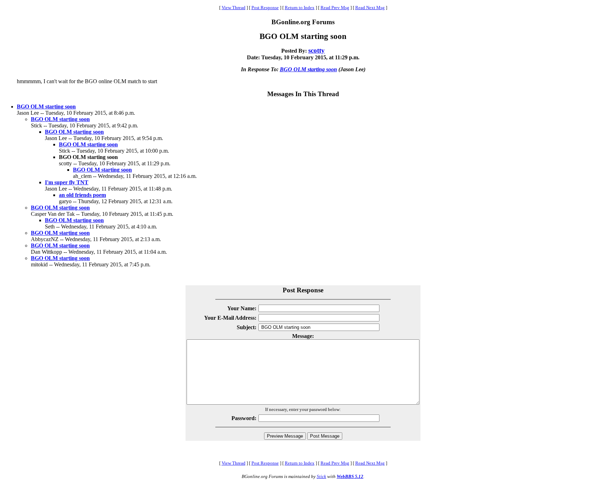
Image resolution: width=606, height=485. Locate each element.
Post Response (265, 7)
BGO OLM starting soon (308, 69)
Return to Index (300, 7)
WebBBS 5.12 (350, 476)
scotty (316, 50)
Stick (321, 476)
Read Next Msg (370, 7)
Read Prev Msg (335, 7)
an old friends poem (82, 195)
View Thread (233, 7)
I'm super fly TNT (66, 182)
